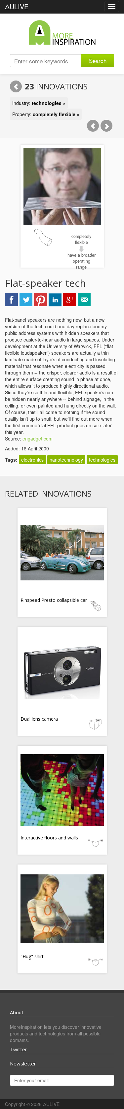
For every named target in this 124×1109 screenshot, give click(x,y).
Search (97, 60)
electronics (32, 459)
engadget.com (37, 438)
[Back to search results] (16, 86)
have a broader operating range (81, 261)
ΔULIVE (16, 6)
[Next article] (106, 126)
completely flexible (81, 239)
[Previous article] (93, 126)
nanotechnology (66, 459)
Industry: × (38, 103)
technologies (102, 459)
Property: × (45, 114)
